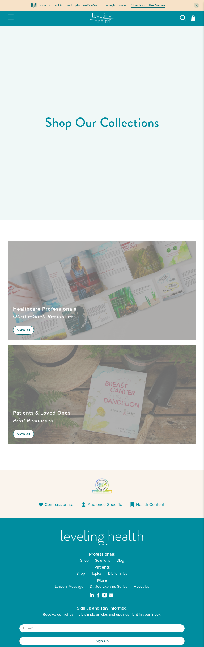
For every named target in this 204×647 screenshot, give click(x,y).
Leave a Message (69, 586)
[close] (196, 5)
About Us (141, 586)
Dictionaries (118, 573)
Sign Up (102, 641)
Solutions (102, 560)
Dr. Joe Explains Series (109, 586)
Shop (84, 560)
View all (23, 330)
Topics (96, 573)
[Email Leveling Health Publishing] (110, 596)
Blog (120, 560)
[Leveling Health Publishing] (102, 18)
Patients (102, 567)
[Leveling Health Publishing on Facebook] (98, 596)
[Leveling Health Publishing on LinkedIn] (91, 596)
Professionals (102, 554)
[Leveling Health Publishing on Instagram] (104, 596)
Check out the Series (148, 5)
